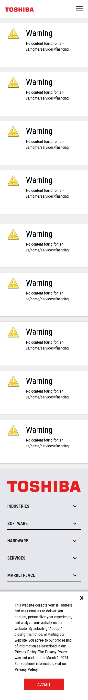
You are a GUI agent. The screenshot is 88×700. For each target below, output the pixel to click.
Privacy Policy (26, 669)
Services (16, 558)
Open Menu (80, 8)
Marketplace (21, 575)
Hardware (17, 540)
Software (17, 523)
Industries (18, 506)
